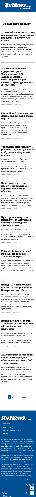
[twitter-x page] (33, 485)
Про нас (6, 424)
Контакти (7, 427)
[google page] (27, 485)
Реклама (6, 434)
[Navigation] (31, 15)
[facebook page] (30, 485)
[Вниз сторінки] (32, 493)
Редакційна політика (12, 430)
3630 (24, 397)
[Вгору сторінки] (32, 488)
